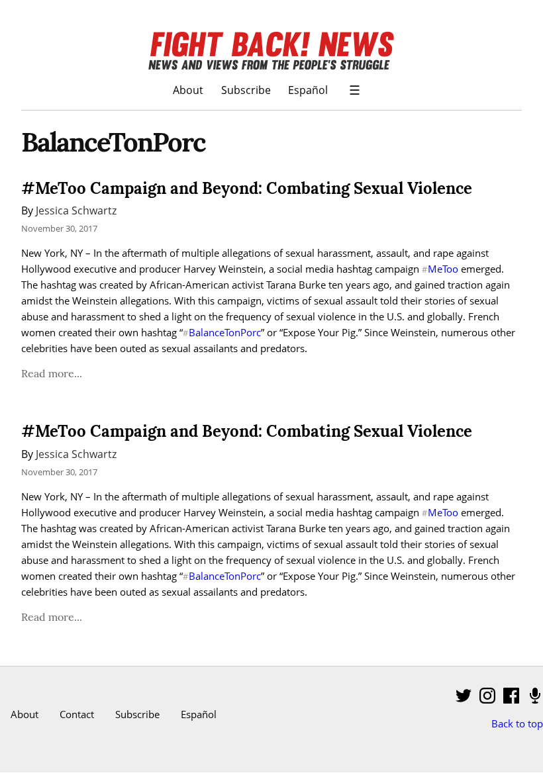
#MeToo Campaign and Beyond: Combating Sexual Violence (246, 188)
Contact (77, 714)
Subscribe (246, 89)
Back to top (517, 723)
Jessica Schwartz (76, 210)
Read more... (51, 373)
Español (308, 89)
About (188, 89)
